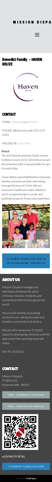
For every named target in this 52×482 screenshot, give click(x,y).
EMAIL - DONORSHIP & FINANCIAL (26, 406)
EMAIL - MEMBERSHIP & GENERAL (26, 394)
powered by (26, 478)
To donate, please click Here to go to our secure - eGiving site (26, 260)
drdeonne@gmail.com (24, 121)
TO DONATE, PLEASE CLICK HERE (26, 466)
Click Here (24, 143)
